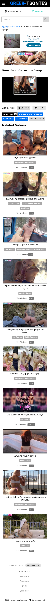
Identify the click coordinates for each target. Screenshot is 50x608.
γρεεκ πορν (24, 591)
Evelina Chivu (13, 204)
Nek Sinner (8, 119)
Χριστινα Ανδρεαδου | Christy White (31, 249)
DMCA (24, 586)
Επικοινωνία (24, 581)
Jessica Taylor (25, 293)
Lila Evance (17, 337)
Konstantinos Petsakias (30, 114)
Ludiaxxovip (25, 461)
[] (46, 19)
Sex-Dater (39, 11)
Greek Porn (15, 26)
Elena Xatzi (25, 546)
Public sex (9, 114)
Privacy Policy (24, 571)
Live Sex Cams (33, 565)
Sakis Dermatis (31, 337)
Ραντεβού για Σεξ (14, 11)
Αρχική (5, 26)
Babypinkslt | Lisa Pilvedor (25, 162)
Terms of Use (24, 576)
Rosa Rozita (21, 119)
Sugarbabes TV (37, 119)
